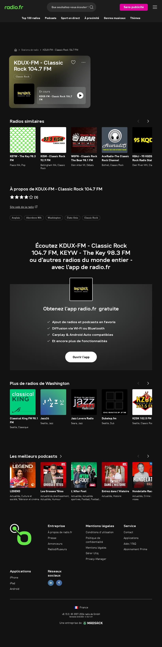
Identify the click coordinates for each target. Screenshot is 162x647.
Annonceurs (55, 543)
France (83, 607)
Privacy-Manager (96, 559)
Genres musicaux (114, 18)
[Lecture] (80, 95)
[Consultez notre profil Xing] (59, 583)
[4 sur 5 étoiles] (26, 197)
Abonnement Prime (135, 549)
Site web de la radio (22, 207)
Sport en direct (70, 18)
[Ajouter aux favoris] (73, 62)
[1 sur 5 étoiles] (12, 197)
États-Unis (72, 218)
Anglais (16, 218)
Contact (128, 532)
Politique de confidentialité (94, 540)
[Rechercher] (91, 7)
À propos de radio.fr (60, 532)
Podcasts (50, 18)
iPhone (14, 577)
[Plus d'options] (83, 62)
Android (14, 589)
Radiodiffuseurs (57, 549)
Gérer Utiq (92, 553)
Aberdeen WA (33, 218)
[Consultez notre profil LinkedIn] (50, 583)
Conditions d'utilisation (100, 532)
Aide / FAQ (130, 543)
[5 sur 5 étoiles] (31, 197)
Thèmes (135, 18)
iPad (12, 583)
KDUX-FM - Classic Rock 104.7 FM (55, 98)
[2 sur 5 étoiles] (16, 197)
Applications (131, 538)
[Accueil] (15, 49)
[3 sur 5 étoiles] (21, 197)
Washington (54, 218)
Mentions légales (96, 547)
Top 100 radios (31, 18)
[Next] (148, 120)
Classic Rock (22, 77)
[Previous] (138, 120)
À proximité (92, 18)
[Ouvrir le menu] (155, 7)
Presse (52, 538)
